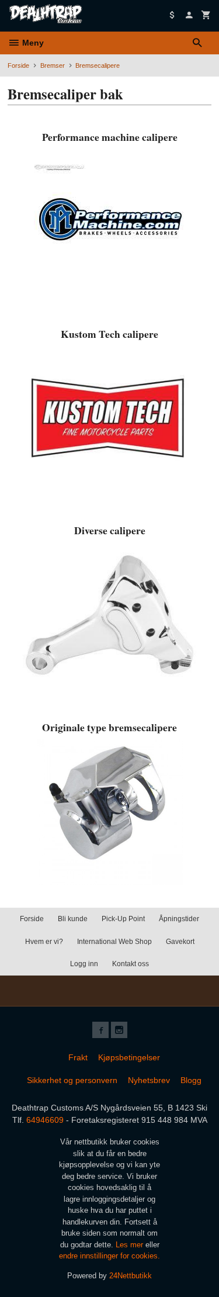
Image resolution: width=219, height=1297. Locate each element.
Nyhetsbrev (149, 1080)
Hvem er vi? (44, 942)
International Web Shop (114, 942)
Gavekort (180, 942)
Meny (32, 42)
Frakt (78, 1057)
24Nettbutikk (130, 1275)
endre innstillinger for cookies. (109, 1255)
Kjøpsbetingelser (129, 1057)
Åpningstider (179, 919)
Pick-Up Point (123, 919)
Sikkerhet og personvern (72, 1080)
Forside (18, 65)
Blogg (190, 1080)
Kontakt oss (130, 964)
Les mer (130, 1244)
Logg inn (84, 964)
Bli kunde (73, 919)
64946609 (45, 1120)
